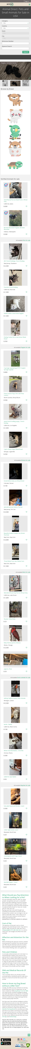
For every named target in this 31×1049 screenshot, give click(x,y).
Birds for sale (26, 572)
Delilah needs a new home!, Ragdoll (13, 313)
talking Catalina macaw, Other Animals (14, 698)
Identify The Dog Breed (9, 1009)
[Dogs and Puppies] (15, 99)
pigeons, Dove (8, 669)
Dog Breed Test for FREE (21, 991)
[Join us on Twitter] (24, 1039)
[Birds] (15, 132)
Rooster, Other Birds (9, 619)
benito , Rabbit (8, 724)
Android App (13, 1016)
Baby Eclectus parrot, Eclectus (12, 643)
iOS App (4, 1016)
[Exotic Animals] (15, 148)
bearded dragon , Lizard (10, 882)
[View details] (15, 71)
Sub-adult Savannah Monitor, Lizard (14, 806)
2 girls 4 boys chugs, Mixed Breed (13, 449)
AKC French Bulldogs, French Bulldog (14, 261)
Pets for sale (26, 240)
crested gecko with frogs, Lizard (13, 856)
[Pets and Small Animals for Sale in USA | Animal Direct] (10, 4)
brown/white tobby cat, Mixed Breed (14, 481)
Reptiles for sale (25, 785)
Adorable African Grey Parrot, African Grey (16, 593)
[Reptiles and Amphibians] (15, 165)
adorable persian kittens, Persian (13, 507)
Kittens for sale (25, 460)
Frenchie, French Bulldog (11, 287)
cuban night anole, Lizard (11, 830)
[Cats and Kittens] (15, 116)
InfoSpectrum (22, 1042)
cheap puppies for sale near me (11, 930)
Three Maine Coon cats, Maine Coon (14, 561)
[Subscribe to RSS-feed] (18, 1039)
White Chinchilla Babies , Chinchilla (13, 750)
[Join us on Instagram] (21, 1039)
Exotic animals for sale (23, 677)
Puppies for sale (25, 347)
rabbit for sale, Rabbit (10, 777)
